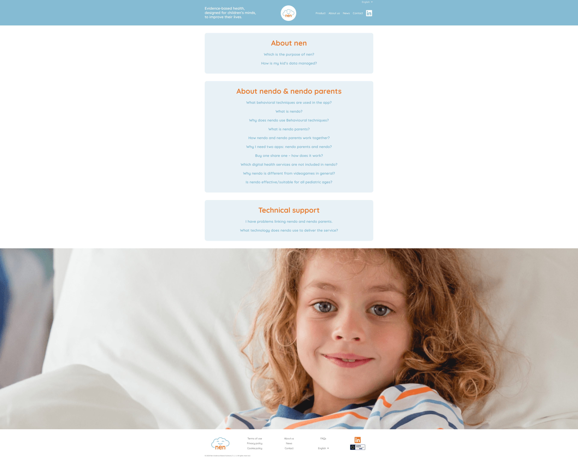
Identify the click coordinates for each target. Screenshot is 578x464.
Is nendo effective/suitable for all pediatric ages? (289, 182)
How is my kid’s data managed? (289, 63)
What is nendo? (289, 111)
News (346, 13)
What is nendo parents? (289, 129)
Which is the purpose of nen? (289, 54)
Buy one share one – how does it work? (289, 155)
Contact (358, 13)
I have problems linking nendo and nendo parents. (289, 221)
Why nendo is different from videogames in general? (289, 173)
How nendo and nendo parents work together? (289, 138)
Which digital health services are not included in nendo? (289, 164)
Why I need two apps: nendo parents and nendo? (289, 146)
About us (334, 13)
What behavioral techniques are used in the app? (289, 102)
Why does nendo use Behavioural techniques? (289, 120)
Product (321, 13)
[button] (367, 2)
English (366, 2)
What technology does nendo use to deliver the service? (289, 230)
